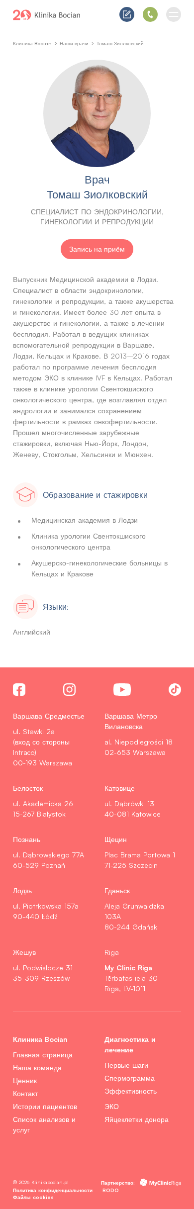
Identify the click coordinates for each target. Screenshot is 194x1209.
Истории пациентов (45, 1106)
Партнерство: (118, 1182)
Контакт (25, 1093)
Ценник (25, 1080)
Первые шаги (126, 1065)
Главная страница (43, 1054)
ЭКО (111, 1106)
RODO (110, 1190)
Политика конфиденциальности (53, 1190)
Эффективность (130, 1091)
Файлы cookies (33, 1197)
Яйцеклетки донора (136, 1119)
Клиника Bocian (32, 43)
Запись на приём (97, 249)
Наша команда (37, 1067)
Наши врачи (74, 43)
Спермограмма (129, 1078)
